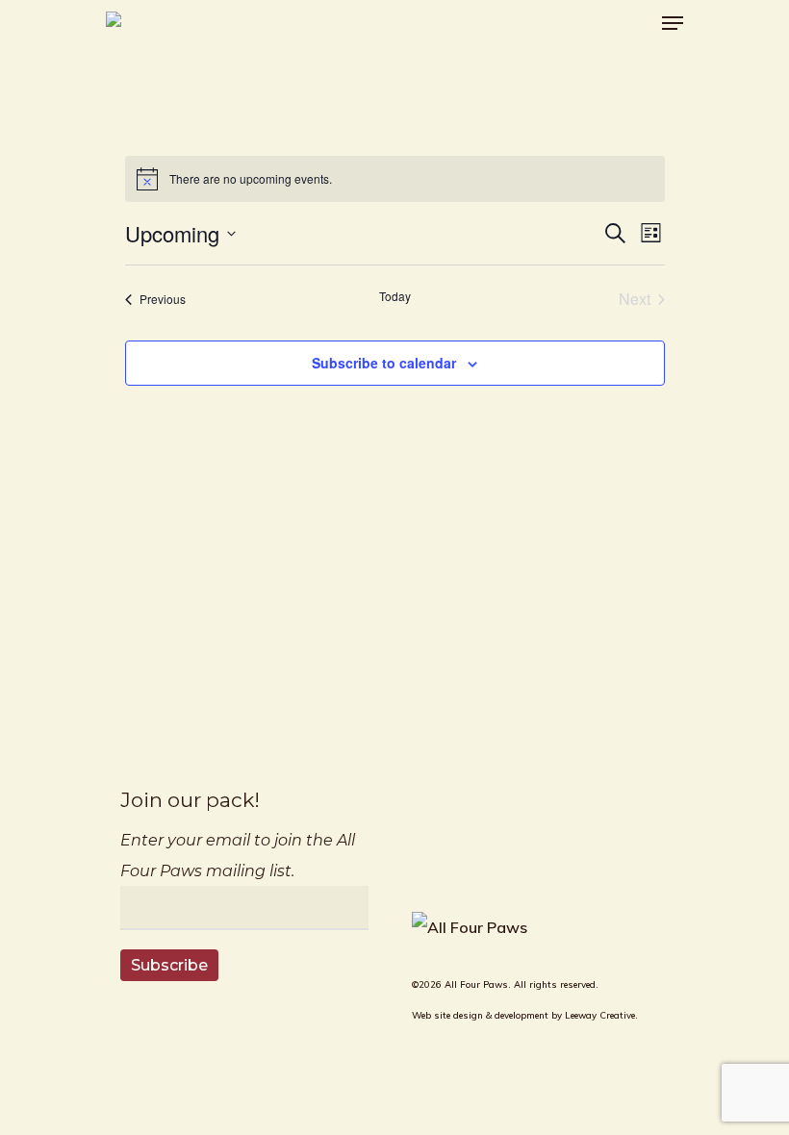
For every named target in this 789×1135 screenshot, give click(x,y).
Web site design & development (480, 1015)
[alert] (395, 179)
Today (395, 296)
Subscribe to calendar (384, 362)
